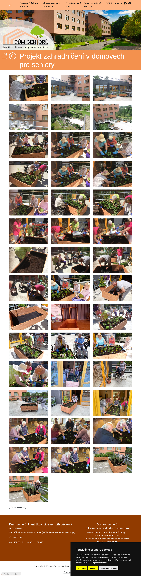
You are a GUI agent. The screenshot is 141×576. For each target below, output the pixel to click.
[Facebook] (125, 3)
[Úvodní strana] (10, 5)
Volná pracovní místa (73, 5)
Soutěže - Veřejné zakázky (92, 5)
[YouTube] (130, 3)
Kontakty (118, 3)
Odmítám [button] (93, 568)
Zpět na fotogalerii (17, 507)
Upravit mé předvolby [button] (108, 568)
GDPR (109, 3)
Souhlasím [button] (82, 568)
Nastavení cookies (11, 574)
